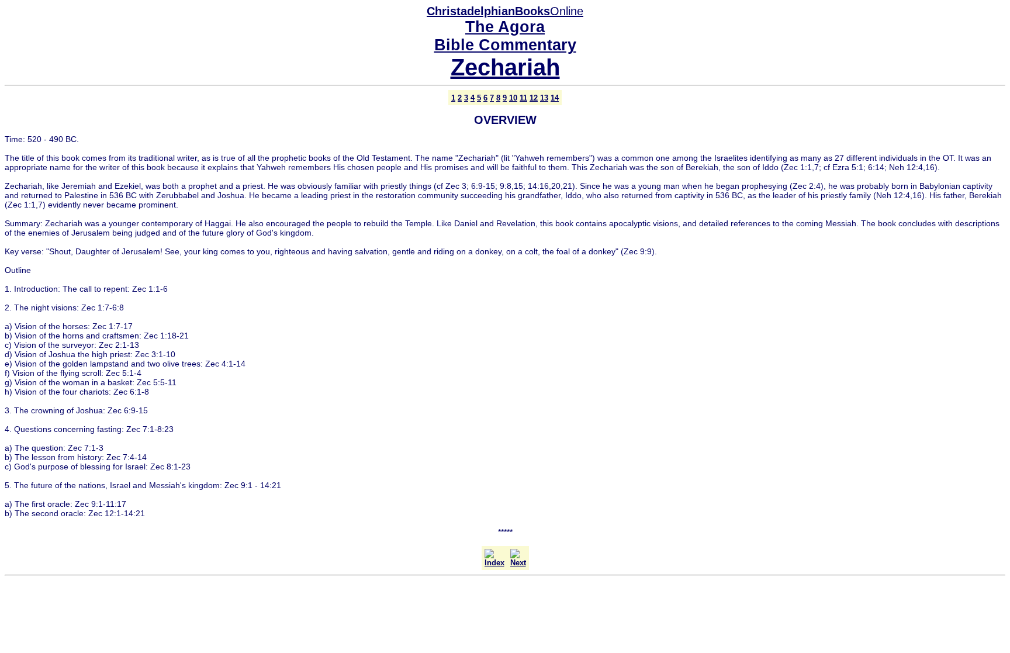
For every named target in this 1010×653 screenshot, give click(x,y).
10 (513, 98)
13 (544, 98)
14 (555, 98)
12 (534, 98)
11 (523, 98)
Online (505, 11)
